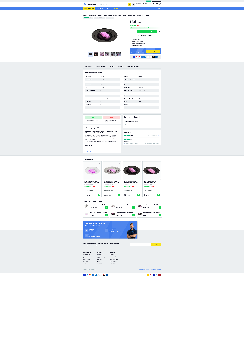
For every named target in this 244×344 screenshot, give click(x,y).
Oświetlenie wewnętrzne (102, 256)
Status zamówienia (114, 259)
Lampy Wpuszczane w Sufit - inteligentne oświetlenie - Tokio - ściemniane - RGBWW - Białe (92, 182)
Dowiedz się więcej (152, 51)
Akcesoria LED (100, 263)
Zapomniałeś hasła (114, 257)
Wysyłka (85, 256)
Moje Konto (112, 254)
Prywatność (153, 269)
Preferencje (112, 265)
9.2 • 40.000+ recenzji (156, 1)
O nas (84, 263)
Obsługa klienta (86, 254)
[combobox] (113, 4)
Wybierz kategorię (88, 8)
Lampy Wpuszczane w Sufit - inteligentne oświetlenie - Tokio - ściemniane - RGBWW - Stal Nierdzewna (112, 182)
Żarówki (98, 261)
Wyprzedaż (99, 254)
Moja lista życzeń (113, 263)
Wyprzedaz (115, 8)
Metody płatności (86, 259)
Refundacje (85, 261)
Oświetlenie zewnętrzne (101, 257)
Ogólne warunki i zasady (144, 269)
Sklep (100, 11)
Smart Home (99, 259)
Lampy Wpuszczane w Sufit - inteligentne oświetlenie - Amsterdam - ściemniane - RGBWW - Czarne (151, 182)
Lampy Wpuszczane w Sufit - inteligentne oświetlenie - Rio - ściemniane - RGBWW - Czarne (131, 182)
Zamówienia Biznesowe (93, 11)
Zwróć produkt (86, 257)
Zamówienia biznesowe (103, 8)
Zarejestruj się (113, 256)
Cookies (159, 269)
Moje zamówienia (113, 261)
